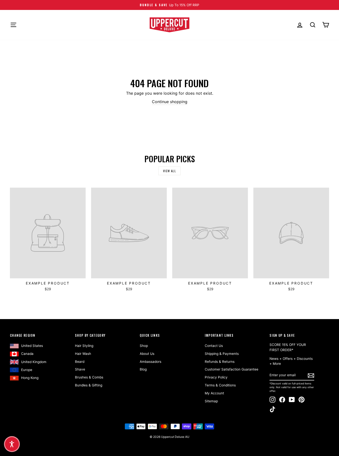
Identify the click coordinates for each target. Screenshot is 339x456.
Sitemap (211, 401)
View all (169, 171)
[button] (12, 444)
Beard (79, 362)
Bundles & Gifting (88, 385)
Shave (80, 369)
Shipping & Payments (222, 354)
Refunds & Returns (220, 362)
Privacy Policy (216, 377)
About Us (147, 354)
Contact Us (214, 346)
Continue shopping (169, 101)
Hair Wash (83, 354)
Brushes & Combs (89, 377)
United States (32, 346)
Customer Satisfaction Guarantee (231, 369)
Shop (144, 346)
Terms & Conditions (220, 385)
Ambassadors (150, 362)
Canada (27, 354)
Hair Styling (84, 346)
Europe (26, 370)
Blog (143, 369)
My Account (214, 393)
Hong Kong (29, 378)
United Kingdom (33, 362)
